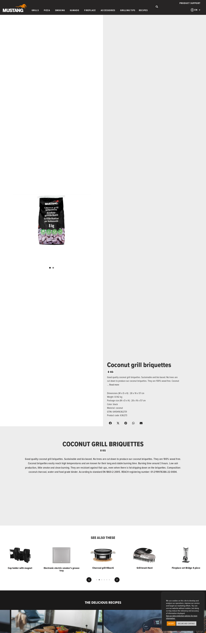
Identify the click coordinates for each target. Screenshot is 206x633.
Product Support (190, 3)
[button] (157, 6)
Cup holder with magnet (20, 568)
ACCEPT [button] (171, 623)
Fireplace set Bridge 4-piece (186, 568)
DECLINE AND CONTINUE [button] (186, 623)
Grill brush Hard (144, 568)
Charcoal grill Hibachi (103, 568)
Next (105, 221)
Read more (114, 384)
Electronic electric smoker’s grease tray (61, 569)
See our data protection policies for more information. (181, 617)
